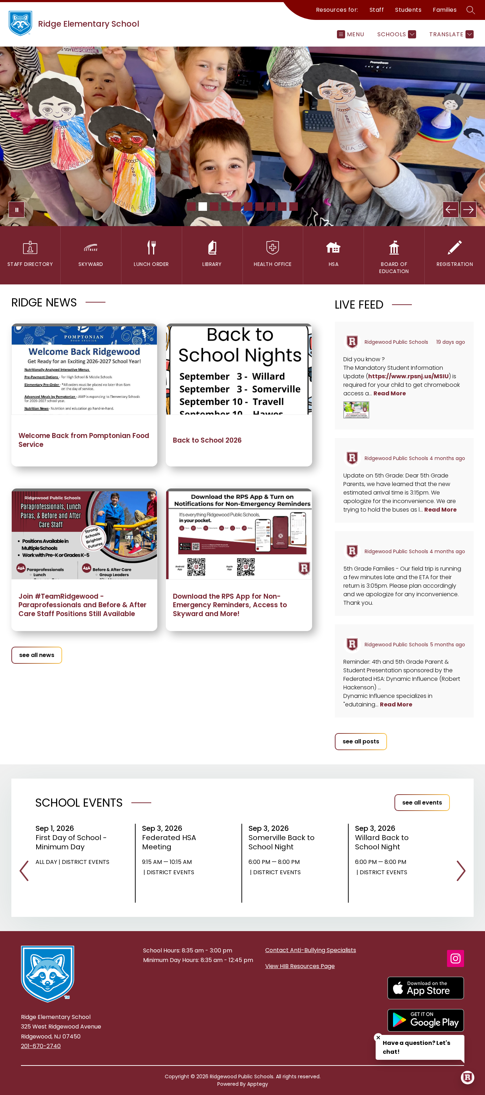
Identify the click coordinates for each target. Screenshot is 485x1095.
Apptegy (257, 1084)
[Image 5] (237, 206)
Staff (377, 10)
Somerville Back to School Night (282, 842)
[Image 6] (248, 206)
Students (408, 10)
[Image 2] (202, 206)
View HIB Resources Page (300, 966)
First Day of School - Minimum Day (71, 842)
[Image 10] (293, 206)
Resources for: (337, 10)
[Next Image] (468, 210)
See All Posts (361, 741)
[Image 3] (214, 206)
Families (445, 10)
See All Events (422, 802)
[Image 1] (191, 206)
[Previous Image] (451, 210)
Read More (390, 393)
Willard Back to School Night (382, 842)
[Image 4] (225, 206)
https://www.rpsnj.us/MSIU (408, 376)
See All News (36, 655)
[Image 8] (271, 206)
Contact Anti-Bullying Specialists (310, 950)
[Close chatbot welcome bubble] (378, 1037)
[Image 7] (259, 206)
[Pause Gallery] (16, 210)
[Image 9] (282, 206)
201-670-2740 (41, 1046)
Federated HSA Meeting (169, 842)
